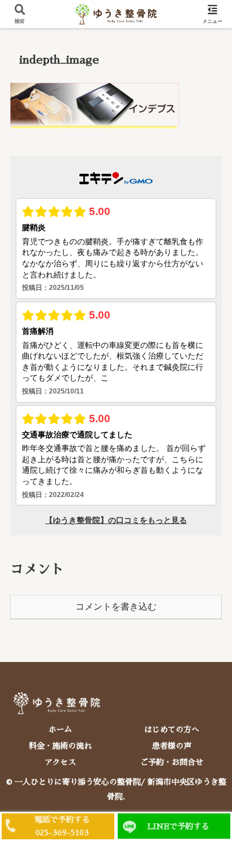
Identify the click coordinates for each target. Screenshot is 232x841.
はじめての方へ (171, 729)
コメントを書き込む (116, 606)
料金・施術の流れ (60, 746)
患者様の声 (171, 746)
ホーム (60, 729)
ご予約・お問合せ (171, 762)
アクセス (60, 762)
